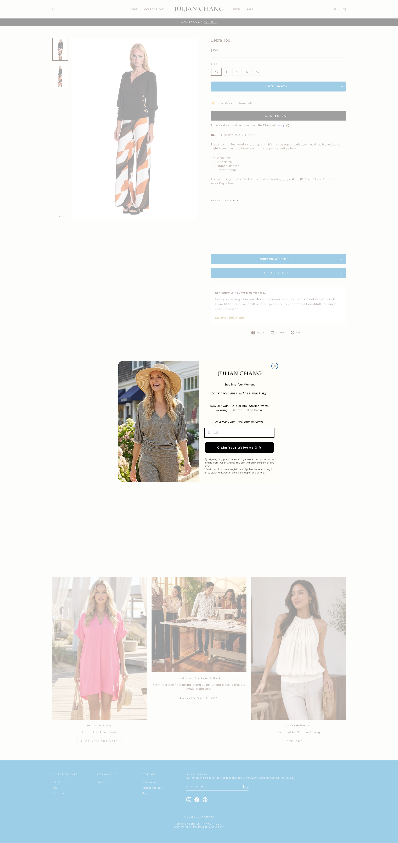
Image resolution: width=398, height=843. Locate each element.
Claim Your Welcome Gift (239, 447)
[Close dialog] (275, 366)
